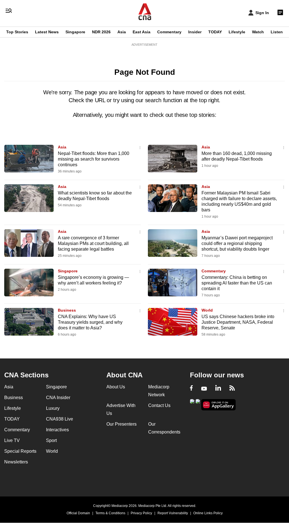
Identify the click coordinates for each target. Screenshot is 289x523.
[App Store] (198, 404)
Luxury (53, 408)
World (207, 310)
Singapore (75, 32)
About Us (115, 386)
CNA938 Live (59, 419)
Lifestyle (237, 32)
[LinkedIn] (218, 389)
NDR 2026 (101, 32)
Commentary (169, 32)
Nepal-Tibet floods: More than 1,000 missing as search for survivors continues (93, 159)
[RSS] (232, 389)
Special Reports (20, 451)
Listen (277, 32)
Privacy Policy (141, 513)
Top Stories (17, 32)
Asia (121, 32)
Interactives (57, 429)
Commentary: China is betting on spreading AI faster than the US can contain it (237, 283)
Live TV (12, 440)
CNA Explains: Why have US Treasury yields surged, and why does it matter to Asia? (90, 322)
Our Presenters (121, 424)
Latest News (47, 32)
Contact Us (159, 405)
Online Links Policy (208, 513)
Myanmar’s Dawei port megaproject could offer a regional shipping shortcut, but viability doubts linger (237, 243)
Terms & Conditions (110, 513)
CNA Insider (58, 397)
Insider (195, 32)
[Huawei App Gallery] (218, 405)
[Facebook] (191, 389)
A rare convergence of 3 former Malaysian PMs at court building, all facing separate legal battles (93, 243)
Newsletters (16, 461)
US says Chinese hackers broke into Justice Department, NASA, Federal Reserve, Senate (238, 322)
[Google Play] (192, 404)
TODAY (215, 32)
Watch (258, 32)
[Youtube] (204, 389)
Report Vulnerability (172, 513)
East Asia (141, 32)
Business (67, 310)
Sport (51, 440)
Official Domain (78, 513)
